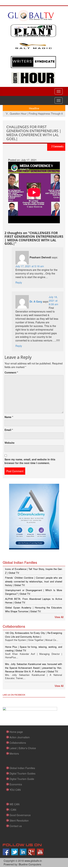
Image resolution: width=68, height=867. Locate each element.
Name (9, 417)
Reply (18, 282)
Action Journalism (19, 737)
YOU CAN (15, 790)
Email (9, 430)
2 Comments (57, 146)
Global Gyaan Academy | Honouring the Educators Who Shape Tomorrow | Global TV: (33, 609)
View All (59, 617)
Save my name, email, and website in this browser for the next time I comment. (30, 461)
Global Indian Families (22, 768)
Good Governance (20, 815)
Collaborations (17, 742)
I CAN (12, 809)
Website (10, 442)
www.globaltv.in (33, 860)
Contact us (15, 826)
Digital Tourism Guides (22, 773)
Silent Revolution (19, 820)
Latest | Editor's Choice (22, 748)
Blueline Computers (30, 864)
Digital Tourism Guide (21, 779)
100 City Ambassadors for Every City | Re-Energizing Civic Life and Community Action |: (33, 634)
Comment (11, 372)
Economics (15, 784)
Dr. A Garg (36, 301)
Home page (16, 732)
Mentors (14, 753)
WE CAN (14, 804)
